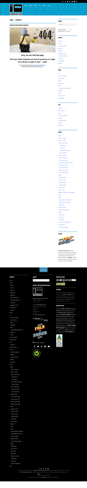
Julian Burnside (59, 321)
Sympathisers (61, 60)
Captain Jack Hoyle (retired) (65, 222)
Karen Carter (64, 321)
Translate (68, 31)
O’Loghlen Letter (62, 185)
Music (59, 85)
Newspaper (60, 327)
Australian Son (62, 145)
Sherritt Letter (62, 190)
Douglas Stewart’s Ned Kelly (65, 200)
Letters (59, 175)
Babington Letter (62, 177)
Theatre (60, 197)
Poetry (59, 195)
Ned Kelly (60, 51)
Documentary (69, 318)
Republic (59, 329)
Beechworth (61, 312)
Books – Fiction (62, 140)
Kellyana (60, 123)
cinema (73, 316)
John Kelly (74, 320)
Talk (40, 5)
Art (58, 73)
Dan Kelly (65, 318)
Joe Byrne (69, 320)
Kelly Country (69, 321)
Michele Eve (59, 326)
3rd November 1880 (63, 167)
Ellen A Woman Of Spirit (64, 150)
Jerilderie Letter (62, 182)
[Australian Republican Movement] (40, 319)
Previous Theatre (14, 436)
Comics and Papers (62, 76)
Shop (49, 5)
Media (35, 5)
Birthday (72, 312)
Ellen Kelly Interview (63, 56)
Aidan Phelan (14, 446)
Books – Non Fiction (63, 143)
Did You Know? (61, 110)
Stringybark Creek (14, 305)
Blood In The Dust (63, 157)
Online (59, 93)
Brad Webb (61, 219)
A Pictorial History (63, 160)
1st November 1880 (63, 165)
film (72, 318)
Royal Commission (62, 53)
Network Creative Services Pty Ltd (40, 298)
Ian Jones (64, 320)
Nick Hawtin (67, 327)
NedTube (60, 90)
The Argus (69, 331)
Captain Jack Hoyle (15, 456)
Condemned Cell (13, 394)
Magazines (12, 424)
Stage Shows (61, 204)
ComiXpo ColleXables (67, 294)
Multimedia (60, 83)
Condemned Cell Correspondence (65, 162)
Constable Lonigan (59, 318)
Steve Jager (13, 461)
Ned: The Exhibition (63, 115)
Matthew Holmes (61, 323)
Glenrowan (59, 320)
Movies (59, 80)
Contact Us (60, 108)
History (30, 5)
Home (26, 5)
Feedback (60, 118)
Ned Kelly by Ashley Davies (65, 88)
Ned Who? (60, 125)
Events (59, 113)
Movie (63, 325)
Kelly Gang (12, 292)
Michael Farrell (72, 323)
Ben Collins (61, 217)
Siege (66, 329)
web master (33, 65)
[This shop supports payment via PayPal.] (66, 280)
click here (41, 66)
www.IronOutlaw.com (40, 314)
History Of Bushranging (64, 209)
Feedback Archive (62, 120)
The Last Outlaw (61, 95)
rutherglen (63, 329)
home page (43, 65)
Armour (60, 43)
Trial (74, 331)
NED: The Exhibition (15, 352)
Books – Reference (63, 155)
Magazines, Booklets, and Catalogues (66, 192)
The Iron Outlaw (63, 152)
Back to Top (43, 270)
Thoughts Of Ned (62, 207)
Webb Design (44, 477)
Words (44, 5)
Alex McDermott (64, 310)
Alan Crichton (62, 214)
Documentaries (61, 78)
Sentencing (60, 58)
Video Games (61, 98)
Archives (60, 41)
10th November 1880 (63, 172)
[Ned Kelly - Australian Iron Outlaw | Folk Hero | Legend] (16, 14)
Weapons (60, 63)
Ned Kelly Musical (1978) (16, 433)
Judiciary (60, 48)
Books (59, 135)
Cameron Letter (62, 180)
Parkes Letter (62, 187)
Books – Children (62, 138)
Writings (60, 212)
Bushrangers (67, 314)
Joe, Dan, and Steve (62, 46)
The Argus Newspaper (63, 227)
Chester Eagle (62, 224)
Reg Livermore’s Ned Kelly (64, 202)
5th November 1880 (63, 170)
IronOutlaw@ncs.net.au (41, 304)
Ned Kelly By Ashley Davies (17, 329)
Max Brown (62, 148)
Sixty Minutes (70, 329)
